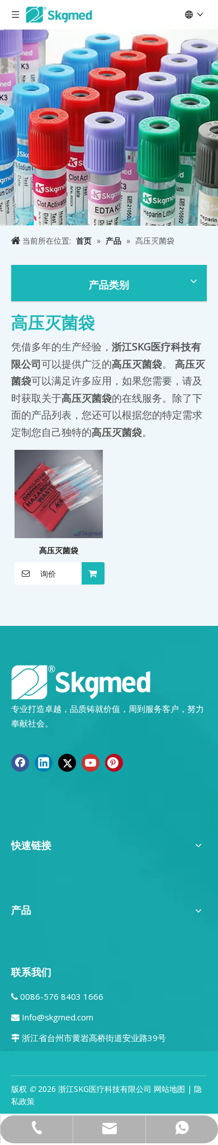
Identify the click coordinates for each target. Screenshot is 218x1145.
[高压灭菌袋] (59, 492)
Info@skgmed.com (57, 1017)
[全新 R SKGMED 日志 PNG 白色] (81, 681)
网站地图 (169, 1089)
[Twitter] (67, 763)
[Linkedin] (44, 763)
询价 (48, 573)
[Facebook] (20, 763)
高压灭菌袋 (58, 550)
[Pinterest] (114, 763)
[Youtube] (90, 763)
